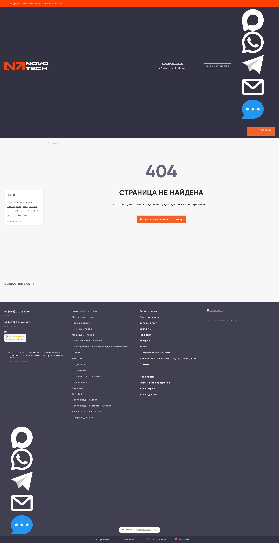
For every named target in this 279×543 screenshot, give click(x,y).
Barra (18, 207)
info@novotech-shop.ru (173, 68)
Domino (10, 215)
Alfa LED (18, 202)
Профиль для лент (83, 417)
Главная (52, 143)
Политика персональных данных (222, 320)
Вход (208, 65)
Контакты (145, 328)
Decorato (33, 207)
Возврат (145, 340)
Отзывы (144, 364)
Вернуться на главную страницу (161, 219)
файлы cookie (144, 530)
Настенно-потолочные (86, 376)
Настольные (79, 382)
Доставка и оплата (152, 317)
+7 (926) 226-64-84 (17, 322)
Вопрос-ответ (148, 322)
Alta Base (27, 202)
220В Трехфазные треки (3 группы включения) (100, 346)
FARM (25, 215)
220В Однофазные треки (87, 340)
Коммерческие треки (85, 311)
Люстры (77, 358)
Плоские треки (81, 322)
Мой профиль (147, 388)
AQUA (10, 202)
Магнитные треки (83, 317)
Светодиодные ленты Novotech (91, 405)
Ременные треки (82, 328)
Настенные (79, 370)
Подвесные (79, 364)
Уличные (77, 393)
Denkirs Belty (13, 211)
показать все (14, 221)
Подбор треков (149, 311)
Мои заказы (147, 376)
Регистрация (221, 65)
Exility (18, 215)
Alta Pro (11, 207)
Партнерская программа (155, 382)
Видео (143, 346)
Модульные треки (83, 334)
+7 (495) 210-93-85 (173, 63)
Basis (25, 207)
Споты (76, 352)
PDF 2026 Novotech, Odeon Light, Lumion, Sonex (169, 358)
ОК (155, 530)
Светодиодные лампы (85, 399)
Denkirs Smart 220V (30, 211)
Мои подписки (148, 394)
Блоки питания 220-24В (86, 411)
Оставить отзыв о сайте (155, 352)
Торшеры (77, 388)
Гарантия (145, 334)
